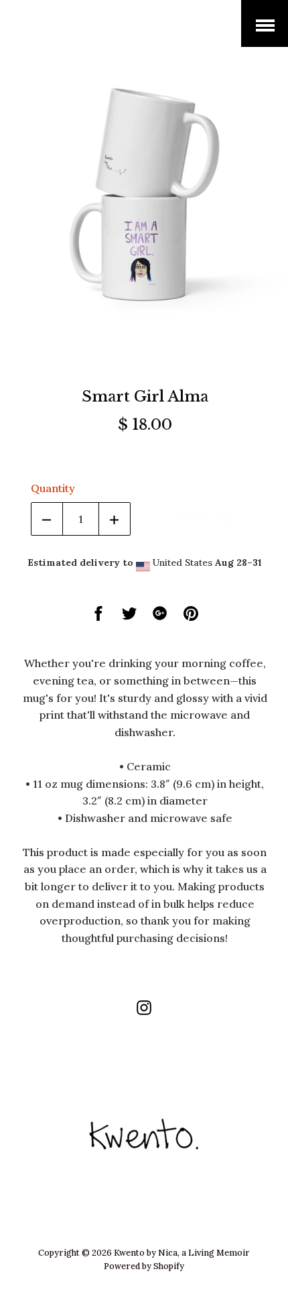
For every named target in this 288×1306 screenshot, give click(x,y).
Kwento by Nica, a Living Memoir (100, 33)
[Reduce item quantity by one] (47, 519)
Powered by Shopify (144, 1265)
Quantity (53, 488)
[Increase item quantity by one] (114, 519)
